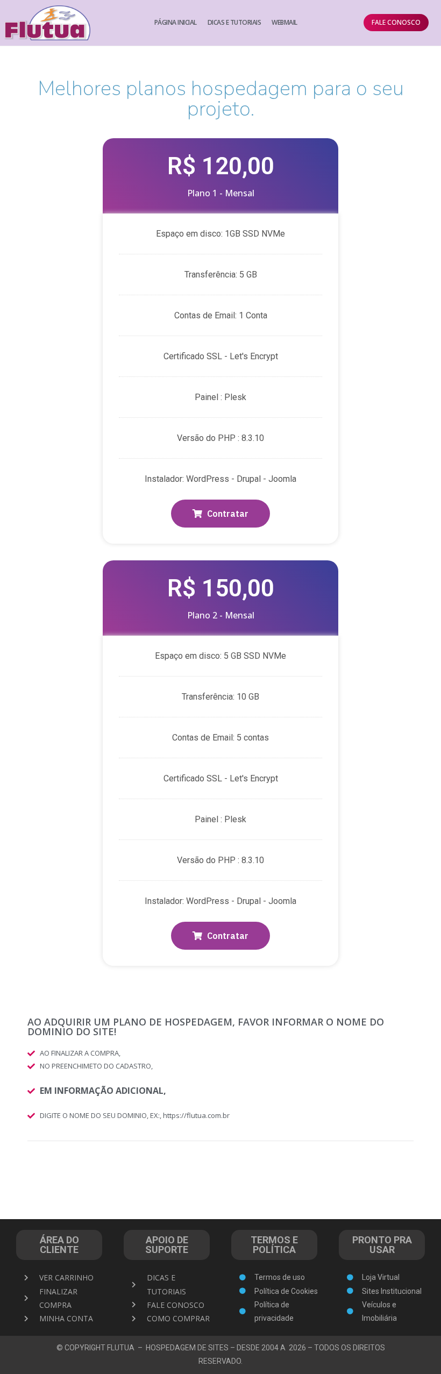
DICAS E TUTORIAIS (234, 22)
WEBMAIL (284, 22)
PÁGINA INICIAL (175, 22)
